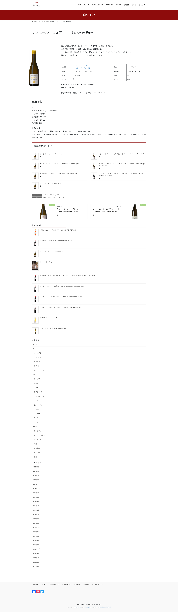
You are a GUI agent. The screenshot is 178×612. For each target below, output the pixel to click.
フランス (35, 374)
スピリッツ (36, 344)
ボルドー (37, 413)
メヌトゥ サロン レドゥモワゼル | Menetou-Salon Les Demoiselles (122, 154)
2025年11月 (36, 484)
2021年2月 (36, 562)
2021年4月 (36, 558)
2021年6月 (36, 553)
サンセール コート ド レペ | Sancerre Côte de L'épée (59, 163)
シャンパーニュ (39, 396)
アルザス (37, 400)
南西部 (36, 383)
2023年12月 (36, 519)
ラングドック (38, 422)
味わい (35, 426)
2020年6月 (36, 566)
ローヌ (36, 418)
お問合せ (86, 584)
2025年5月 (36, 501)
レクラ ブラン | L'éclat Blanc (50, 183)
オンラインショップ (98, 584)
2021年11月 (36, 549)
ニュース (43, 584)
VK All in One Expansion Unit (102, 607)
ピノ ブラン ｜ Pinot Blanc (49, 318)
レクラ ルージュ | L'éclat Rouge (51, 154)
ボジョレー (37, 409)
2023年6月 (36, 523)
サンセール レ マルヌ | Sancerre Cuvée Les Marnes (58, 173)
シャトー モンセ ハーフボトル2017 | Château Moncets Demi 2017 (62, 286)
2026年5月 (36, 471)
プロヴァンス (38, 392)
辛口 (58, 195)
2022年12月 (36, 527)
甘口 (35, 457)
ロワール (45, 195)
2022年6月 (36, 540)
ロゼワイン (37, 357)
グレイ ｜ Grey (46, 262)
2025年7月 (36, 493)
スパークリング (39, 370)
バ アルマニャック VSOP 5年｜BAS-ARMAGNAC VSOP (58, 230)
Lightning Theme (88, 607)
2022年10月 (36, 532)
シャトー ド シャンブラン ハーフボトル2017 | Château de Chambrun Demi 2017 (67, 275)
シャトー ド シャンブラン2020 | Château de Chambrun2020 (61, 297)
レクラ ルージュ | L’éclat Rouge (51, 251)
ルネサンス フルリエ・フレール (54, 197)
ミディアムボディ (40, 435)
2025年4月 (36, 506)
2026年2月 (36, 475)
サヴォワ (37, 379)
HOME (35, 584)
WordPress (77, 607)
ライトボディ (38, 439)
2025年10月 (36, 488)
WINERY (77, 584)
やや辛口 (37, 448)
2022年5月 (36, 545)
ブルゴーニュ (38, 405)
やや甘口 (37, 452)
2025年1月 (36, 514)
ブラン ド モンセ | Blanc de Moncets (53, 328)
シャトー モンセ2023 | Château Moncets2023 (56, 240)
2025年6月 (36, 497)
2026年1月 (36, 480)
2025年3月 (36, 510)
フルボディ (37, 431)
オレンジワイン (39, 353)
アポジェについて (55, 584)
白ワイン (52, 195)
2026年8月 (36, 467)
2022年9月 (36, 536)
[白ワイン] (43, 211)
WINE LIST (67, 584)
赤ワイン (37, 361)
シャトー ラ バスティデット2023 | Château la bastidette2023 (60, 307)
